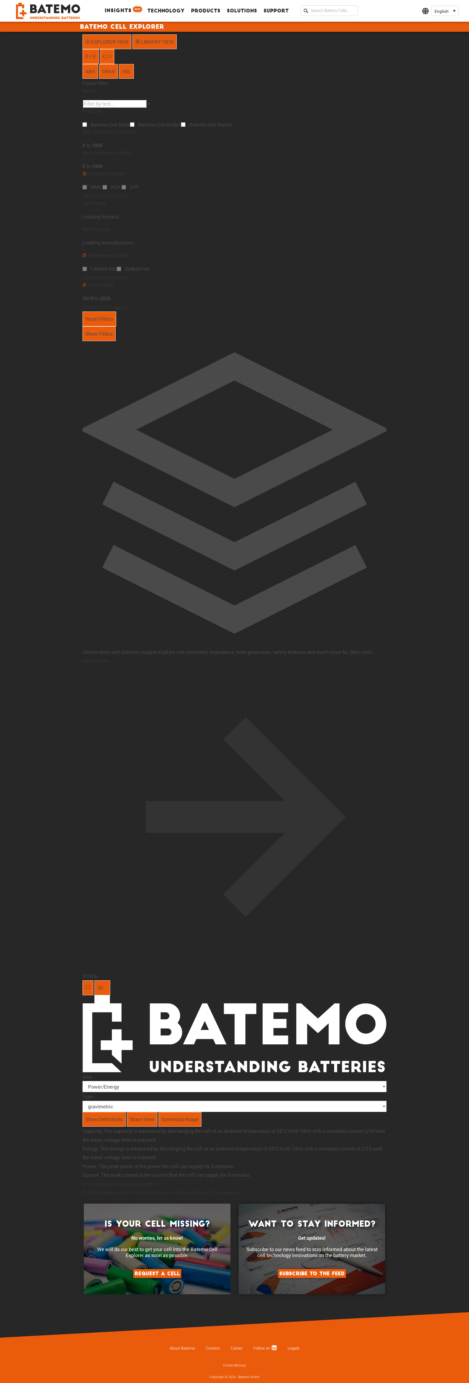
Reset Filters (99, 319)
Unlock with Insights (105, 196)
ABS (90, 71)
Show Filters (99, 333)
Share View (142, 1119)
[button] (445, 11)
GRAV (108, 71)
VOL (126, 71)
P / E (90, 56)
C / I (107, 56)
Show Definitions (104, 1119)
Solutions (242, 11)
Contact (213, 1348)
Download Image (179, 1119)
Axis (87, 1076)
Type (88, 1096)
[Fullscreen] (88, 987)
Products (205, 11)
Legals (293, 1348)
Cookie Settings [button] (234, 1365)
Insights (123, 11)
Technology (166, 11)
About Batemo (182, 1348)
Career (237, 1348)
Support (276, 11)
